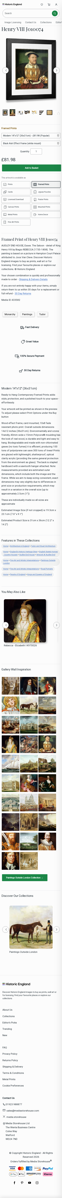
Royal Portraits (47, 569)
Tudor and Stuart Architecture (43, 546)
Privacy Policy (9, 1053)
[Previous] (5, 70)
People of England (17, 574)
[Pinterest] (22, 1184)
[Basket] (49, 4)
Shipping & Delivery (12, 1066)
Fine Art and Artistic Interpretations (24, 560)
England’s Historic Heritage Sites (23, 552)
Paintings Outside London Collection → (24, 877)
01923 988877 (14, 1104)
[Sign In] (56, 4)
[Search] (55, 13)
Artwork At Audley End (45, 555)
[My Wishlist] (41, 4)
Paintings (27, 314)
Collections (46, 22)
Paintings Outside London (23, 951)
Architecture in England (19, 546)
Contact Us (30, 22)
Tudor (42, 314)
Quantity (24, 151)
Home (5, 546)
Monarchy (10, 314)
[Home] (12, 4)
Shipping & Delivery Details (33, 279)
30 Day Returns (23, 293)
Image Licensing (12, 22)
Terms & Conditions (13, 1073)
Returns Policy (10, 1060)
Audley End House (27, 555)
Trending (7, 1028)
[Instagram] (37, 1184)
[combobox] (27, 13)
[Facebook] (14, 1184)
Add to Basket (31, 168)
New (4, 1035)
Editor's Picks (9, 1022)
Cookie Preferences (13, 1085)
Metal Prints (8, 1079)
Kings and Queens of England (39, 574)
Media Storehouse (40, 1161)
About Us (7, 1009)
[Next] (56, 70)
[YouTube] (29, 1184)
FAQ (4, 1047)
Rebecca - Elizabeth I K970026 (20, 645)
